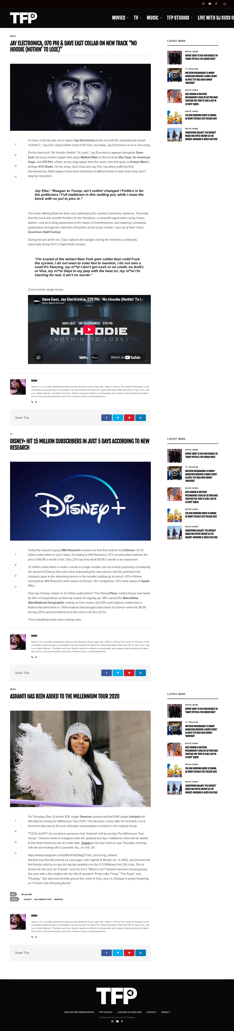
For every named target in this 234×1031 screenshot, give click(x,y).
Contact (151, 1012)
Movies (118, 18)
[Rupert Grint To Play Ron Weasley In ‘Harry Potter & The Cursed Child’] (174, 57)
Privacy (165, 1012)
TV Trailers (191, 69)
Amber (34, 380)
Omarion (58, 899)
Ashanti (28, 899)
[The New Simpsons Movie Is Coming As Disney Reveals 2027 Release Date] (174, 117)
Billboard (26, 894)
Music (152, 18)
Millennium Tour (42, 899)
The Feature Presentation (79, 1012)
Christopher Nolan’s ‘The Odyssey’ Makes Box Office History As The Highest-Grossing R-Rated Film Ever (201, 136)
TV (136, 18)
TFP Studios (178, 18)
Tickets (86, 843)
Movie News (191, 52)
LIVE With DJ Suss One (129, 1012)
